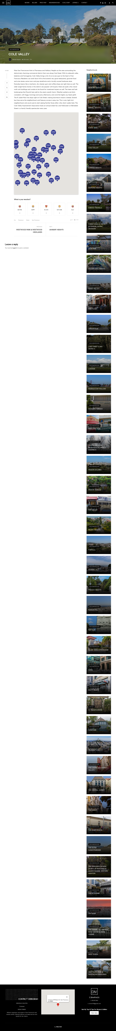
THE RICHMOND (94, 893)
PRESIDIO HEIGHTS (94, 590)
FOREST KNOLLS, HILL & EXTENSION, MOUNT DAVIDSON (96, 226)
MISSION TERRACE (94, 490)
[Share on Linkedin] (7, 97)
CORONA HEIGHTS (94, 168)
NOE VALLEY (93, 510)
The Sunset (92, 913)
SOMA (90, 670)
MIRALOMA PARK (94, 429)
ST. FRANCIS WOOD (95, 710)
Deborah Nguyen (16, 59)
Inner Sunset (92, 309)
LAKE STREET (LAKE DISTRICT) (95, 348)
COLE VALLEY (93, 148)
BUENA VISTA (93, 128)
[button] (46, 150)
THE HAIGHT (92, 810)
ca (15, 220)
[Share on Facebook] (7, 83)
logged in (15, 248)
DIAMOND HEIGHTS (95, 188)
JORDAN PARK (93, 329)
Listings (74, 2)
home (27, 220)
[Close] (67, 997)
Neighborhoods (54, 2)
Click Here (94, 1013)
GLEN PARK (92, 249)
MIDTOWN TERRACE (95, 409)
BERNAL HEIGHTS (94, 108)
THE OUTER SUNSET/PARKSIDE (94, 849)
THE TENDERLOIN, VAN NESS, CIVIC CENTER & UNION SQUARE (98, 932)
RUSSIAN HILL (93, 610)
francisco (20, 220)
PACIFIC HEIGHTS (94, 530)
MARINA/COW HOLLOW (97, 389)
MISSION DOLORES (94, 470)
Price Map (43, 2)
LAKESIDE (91, 369)
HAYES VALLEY (93, 289)
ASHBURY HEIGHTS (56, 230)
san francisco (36, 220)
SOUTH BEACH (93, 690)
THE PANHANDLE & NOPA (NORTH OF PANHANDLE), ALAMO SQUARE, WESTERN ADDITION (98, 869)
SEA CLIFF (92, 630)
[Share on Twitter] (7, 88)
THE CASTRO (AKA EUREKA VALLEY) (98, 769)
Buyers (27, 2)
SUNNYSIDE (92, 730)
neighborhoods (14, 49)
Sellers (34, 2)
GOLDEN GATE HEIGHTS (96, 269)
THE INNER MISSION (95, 830)
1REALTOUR (59, 1027)
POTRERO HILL (93, 570)
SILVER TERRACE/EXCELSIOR (98, 650)
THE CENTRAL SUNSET (96, 790)
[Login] (109, 2)
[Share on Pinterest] (7, 92)
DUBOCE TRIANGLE (95, 208)
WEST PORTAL (93, 954)
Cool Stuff (66, 2)
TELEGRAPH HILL (94, 750)
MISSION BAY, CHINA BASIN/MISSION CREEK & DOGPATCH (96, 447)
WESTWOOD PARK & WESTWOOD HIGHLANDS (29, 231)
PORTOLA (91, 550)
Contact (84, 2)
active (91, 706)
